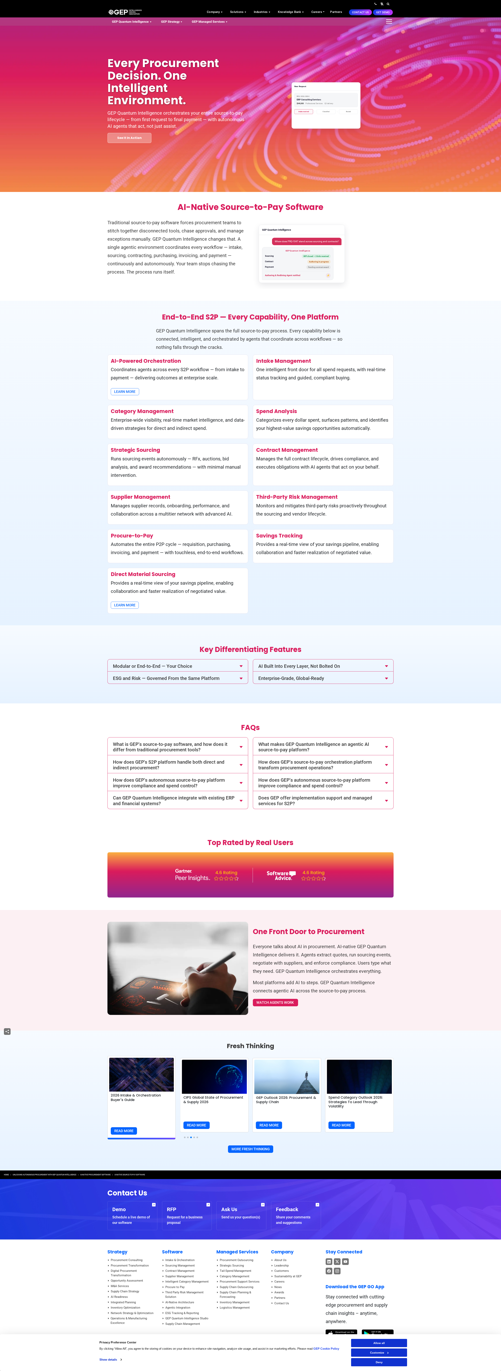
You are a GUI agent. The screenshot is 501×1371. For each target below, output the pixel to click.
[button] (382, 3)
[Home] (125, 12)
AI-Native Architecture (179, 1302)
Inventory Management (235, 1302)
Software (172, 1252)
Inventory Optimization (125, 1307)
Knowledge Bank (290, 12)
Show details (108, 1359)
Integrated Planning (123, 1302)
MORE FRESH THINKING (251, 1149)
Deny (379, 1362)
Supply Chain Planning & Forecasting (235, 1295)
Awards (279, 1292)
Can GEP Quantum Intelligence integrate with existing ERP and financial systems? (173, 800)
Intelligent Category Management (187, 1281)
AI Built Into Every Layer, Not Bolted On (299, 666)
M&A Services (120, 1286)
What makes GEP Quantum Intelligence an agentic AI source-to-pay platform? (313, 747)
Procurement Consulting (126, 1260)
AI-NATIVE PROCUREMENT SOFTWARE (95, 1175)
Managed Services (237, 1252)
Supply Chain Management (182, 1324)
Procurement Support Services (240, 1281)
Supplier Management (179, 1276)
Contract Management (180, 1271)
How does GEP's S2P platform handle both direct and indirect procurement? (168, 765)
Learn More (124, 605)
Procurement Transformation (130, 1265)
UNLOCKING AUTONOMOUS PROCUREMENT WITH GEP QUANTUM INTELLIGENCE (44, 1175)
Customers (281, 1271)
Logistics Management (235, 1307)
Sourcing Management (180, 1265)
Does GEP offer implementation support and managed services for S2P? (315, 800)
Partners (336, 12)
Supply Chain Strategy (125, 1291)
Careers (316, 12)
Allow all (379, 1343)
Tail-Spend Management (235, 1271)
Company (214, 12)
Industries (261, 12)
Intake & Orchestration (180, 1260)
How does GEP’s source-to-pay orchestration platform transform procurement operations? (315, 765)
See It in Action (129, 138)
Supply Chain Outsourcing (236, 1287)
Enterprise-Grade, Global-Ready (291, 678)
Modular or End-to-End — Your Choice (152, 666)
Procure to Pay (175, 1287)
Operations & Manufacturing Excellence (129, 1321)
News (278, 1287)
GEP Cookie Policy (326, 1348)
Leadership (281, 1265)
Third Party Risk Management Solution (184, 1295)
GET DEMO (383, 12)
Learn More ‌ (125, 392)
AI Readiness (119, 1297)
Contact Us (360, 12)
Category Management (234, 1276)
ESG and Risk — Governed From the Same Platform (166, 678)
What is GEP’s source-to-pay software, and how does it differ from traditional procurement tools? (170, 747)
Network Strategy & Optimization (132, 1313)
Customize (377, 1352)
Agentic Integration (177, 1307)
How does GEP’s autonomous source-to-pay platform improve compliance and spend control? (169, 783)
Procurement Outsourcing (236, 1260)
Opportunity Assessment (127, 1280)
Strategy (117, 1252)
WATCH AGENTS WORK (275, 1002)
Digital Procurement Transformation (124, 1273)
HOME (6, 1175)
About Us (280, 1260)
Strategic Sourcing (232, 1265)
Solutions (237, 12)
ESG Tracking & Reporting (182, 1313)
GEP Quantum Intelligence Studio (186, 1318)
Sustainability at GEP (288, 1276)
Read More (123, 1131)
